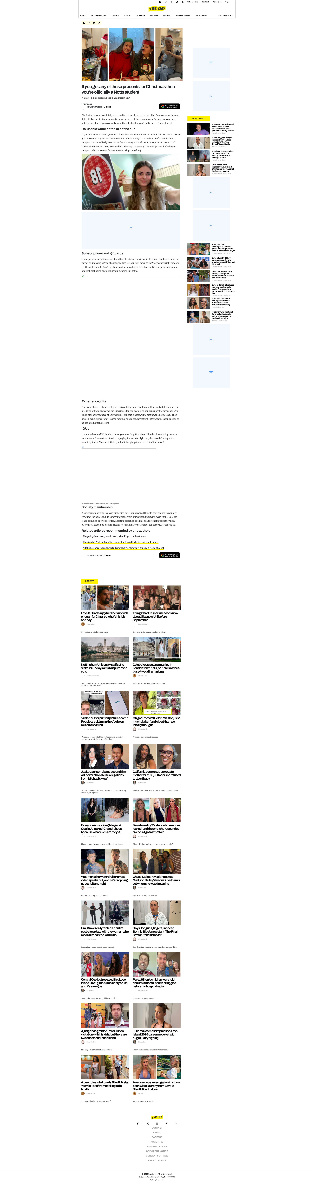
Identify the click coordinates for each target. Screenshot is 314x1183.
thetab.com (152, 1174)
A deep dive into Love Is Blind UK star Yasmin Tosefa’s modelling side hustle (104, 1086)
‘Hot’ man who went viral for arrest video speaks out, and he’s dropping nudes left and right (104, 880)
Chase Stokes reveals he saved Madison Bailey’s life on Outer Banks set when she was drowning (156, 880)
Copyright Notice (157, 1151)
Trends (115, 15)
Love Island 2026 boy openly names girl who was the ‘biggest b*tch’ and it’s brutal (223, 261)
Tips (227, 2)
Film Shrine (201, 15)
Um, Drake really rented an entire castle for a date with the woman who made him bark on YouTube (105, 931)
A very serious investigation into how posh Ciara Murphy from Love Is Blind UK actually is (156, 1086)
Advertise (217, 2)
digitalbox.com (158, 1180)
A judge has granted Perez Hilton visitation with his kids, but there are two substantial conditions (104, 1034)
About (157, 1132)
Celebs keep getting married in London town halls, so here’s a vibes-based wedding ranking (156, 668)
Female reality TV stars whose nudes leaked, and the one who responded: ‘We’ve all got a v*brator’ (156, 828)
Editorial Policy (157, 1146)
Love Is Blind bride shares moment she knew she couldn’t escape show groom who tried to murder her (223, 289)
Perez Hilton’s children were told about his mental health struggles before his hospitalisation (154, 983)
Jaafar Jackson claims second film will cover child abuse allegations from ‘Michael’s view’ (103, 775)
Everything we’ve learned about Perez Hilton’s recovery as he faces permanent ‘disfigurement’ (223, 127)
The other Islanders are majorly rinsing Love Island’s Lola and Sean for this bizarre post (223, 274)
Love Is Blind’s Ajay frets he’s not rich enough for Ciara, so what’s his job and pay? (104, 616)
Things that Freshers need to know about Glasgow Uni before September (155, 616)
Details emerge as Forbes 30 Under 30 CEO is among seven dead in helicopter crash (223, 154)
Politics (141, 15)
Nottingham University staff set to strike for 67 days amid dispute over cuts (103, 668)
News (83, 15)
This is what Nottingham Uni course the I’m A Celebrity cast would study (120, 542)
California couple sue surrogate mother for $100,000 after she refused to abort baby (157, 775)
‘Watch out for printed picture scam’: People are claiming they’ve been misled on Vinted (104, 721)
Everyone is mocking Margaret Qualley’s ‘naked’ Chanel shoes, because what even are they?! (101, 828)
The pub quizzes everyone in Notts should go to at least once (114, 536)
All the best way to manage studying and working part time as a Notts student (123, 548)
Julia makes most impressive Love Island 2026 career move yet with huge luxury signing (155, 1034)
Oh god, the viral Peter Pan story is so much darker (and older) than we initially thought (156, 721)
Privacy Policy (157, 1160)
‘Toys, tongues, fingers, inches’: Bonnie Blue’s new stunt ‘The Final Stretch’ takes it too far (155, 931)
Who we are (192, 2)
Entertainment (98, 15)
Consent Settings (157, 1156)
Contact (205, 2)
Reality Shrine (183, 15)
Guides (166, 15)
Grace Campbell (94, 107)
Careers (157, 1137)
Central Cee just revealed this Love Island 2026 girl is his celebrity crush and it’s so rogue (104, 983)
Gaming (127, 15)
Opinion (154, 15)
